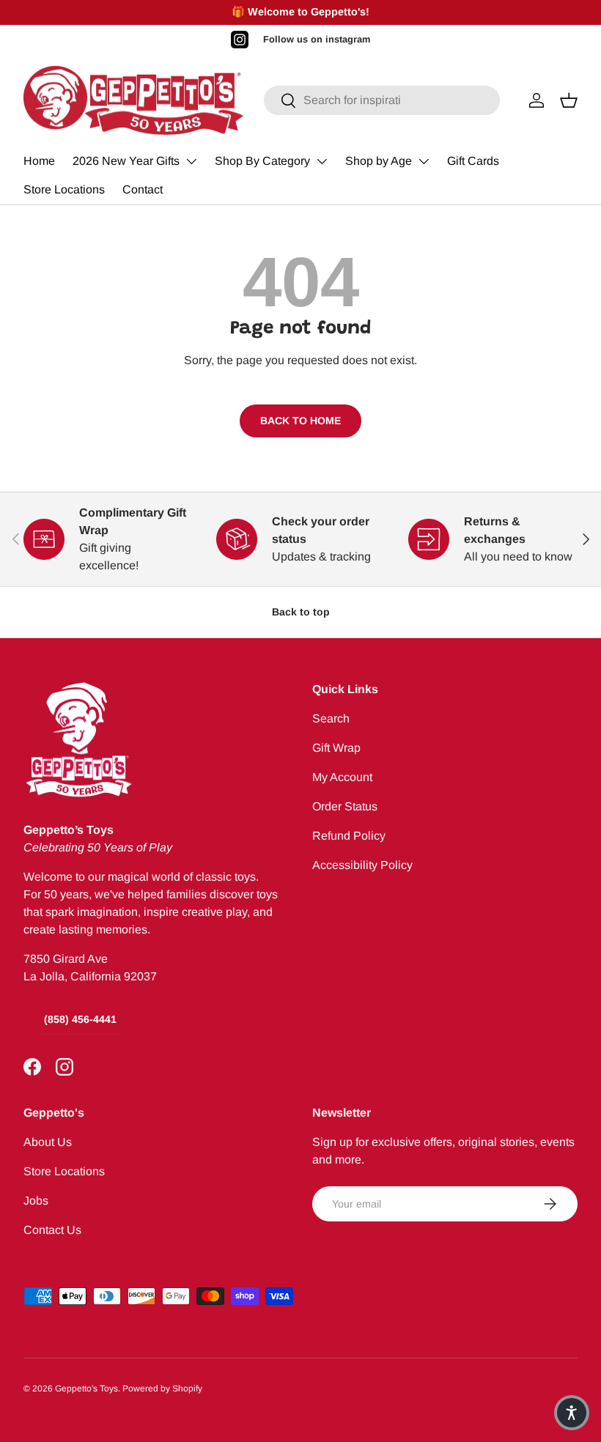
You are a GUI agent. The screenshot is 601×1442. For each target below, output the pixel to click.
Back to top (301, 612)
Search (331, 718)
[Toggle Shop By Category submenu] (322, 161)
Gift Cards (473, 161)
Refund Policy (349, 835)
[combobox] (382, 100)
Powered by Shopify (162, 1388)
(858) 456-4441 (80, 1019)
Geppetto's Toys (86, 1388)
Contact (142, 189)
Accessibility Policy (362, 865)
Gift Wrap (336, 748)
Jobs (35, 1200)
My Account (342, 777)
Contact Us (52, 1230)
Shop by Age (378, 161)
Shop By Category (262, 161)
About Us (47, 1142)
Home (39, 161)
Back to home (300, 420)
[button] (571, 1412)
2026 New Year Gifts (126, 161)
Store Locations (64, 189)
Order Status (344, 806)
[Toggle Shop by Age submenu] (423, 161)
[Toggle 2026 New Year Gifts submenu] (191, 161)
